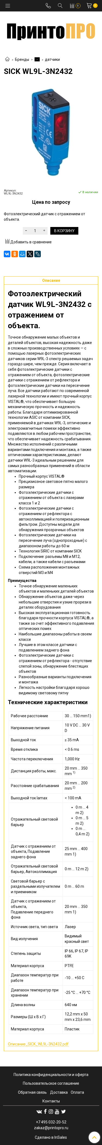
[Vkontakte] (39, 1111)
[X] (30, 254)
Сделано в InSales (51, 1137)
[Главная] (7, 59)
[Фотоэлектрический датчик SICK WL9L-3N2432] (51, 132)
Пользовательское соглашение (51, 1083)
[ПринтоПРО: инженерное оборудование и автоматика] (51, 29)
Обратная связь (32, 1092)
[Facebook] (45, 1111)
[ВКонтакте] (7, 254)
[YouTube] (57, 1111)
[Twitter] (63, 1111)
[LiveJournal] (37, 254)
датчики (52, 59)
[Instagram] (51, 1111)
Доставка (59, 1092)
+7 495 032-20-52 (51, 1122)
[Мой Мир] (22, 254)
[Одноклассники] (14, 254)
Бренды (22, 59)
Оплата (77, 1092)
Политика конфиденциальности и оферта (51, 1074)
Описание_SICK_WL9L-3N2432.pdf (38, 1044)
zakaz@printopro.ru (51, 1128)
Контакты (51, 1101)
